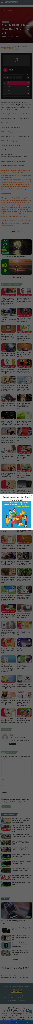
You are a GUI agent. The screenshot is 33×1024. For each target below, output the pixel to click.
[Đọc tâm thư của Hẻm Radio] (16, 527)
